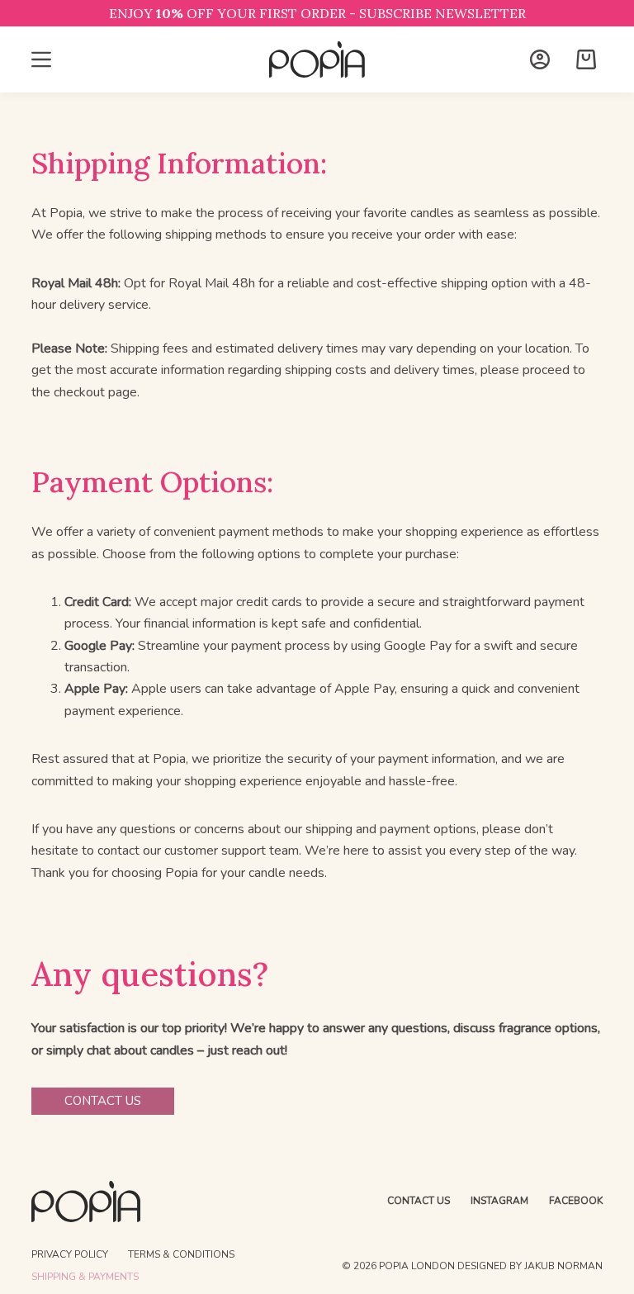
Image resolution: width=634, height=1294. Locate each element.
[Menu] (41, 59)
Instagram (499, 1201)
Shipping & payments (85, 1277)
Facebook (576, 1201)
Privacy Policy (69, 1255)
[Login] (540, 59)
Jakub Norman (563, 1266)
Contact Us (418, 1201)
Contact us (102, 1101)
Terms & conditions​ (181, 1255)
